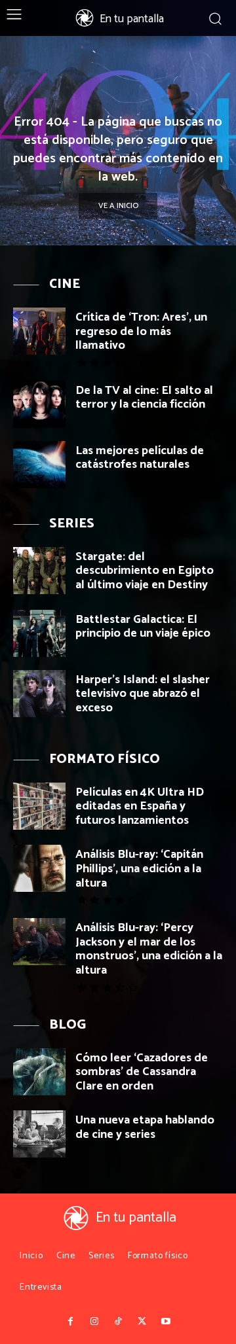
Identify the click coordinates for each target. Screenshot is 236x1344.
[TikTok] (118, 1322)
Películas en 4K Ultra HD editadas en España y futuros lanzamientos (139, 806)
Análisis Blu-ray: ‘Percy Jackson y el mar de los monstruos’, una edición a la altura (148, 949)
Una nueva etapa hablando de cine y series (144, 1127)
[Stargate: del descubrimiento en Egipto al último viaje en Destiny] (39, 570)
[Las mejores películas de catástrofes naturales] (39, 464)
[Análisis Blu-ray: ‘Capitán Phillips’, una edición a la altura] (39, 868)
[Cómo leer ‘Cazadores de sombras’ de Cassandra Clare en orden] (39, 1071)
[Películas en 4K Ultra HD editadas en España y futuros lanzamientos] (39, 806)
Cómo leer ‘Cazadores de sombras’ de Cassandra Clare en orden (141, 1072)
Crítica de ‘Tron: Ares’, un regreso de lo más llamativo (141, 331)
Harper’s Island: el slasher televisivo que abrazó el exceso (142, 694)
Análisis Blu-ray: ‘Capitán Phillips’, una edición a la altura (139, 869)
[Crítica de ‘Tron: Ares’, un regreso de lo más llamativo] (39, 331)
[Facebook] (70, 1322)
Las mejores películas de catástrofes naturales (139, 458)
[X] (141, 1322)
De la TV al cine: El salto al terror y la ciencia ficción (144, 398)
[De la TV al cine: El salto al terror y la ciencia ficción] (39, 404)
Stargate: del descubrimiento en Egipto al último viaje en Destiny (144, 571)
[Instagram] (94, 1322)
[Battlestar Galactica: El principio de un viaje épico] (39, 633)
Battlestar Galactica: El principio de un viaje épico (142, 627)
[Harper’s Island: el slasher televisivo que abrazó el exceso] (39, 693)
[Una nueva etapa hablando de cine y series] (39, 1134)
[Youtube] (166, 1322)
